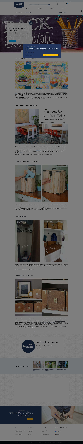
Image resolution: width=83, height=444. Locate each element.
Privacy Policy (31, 52)
